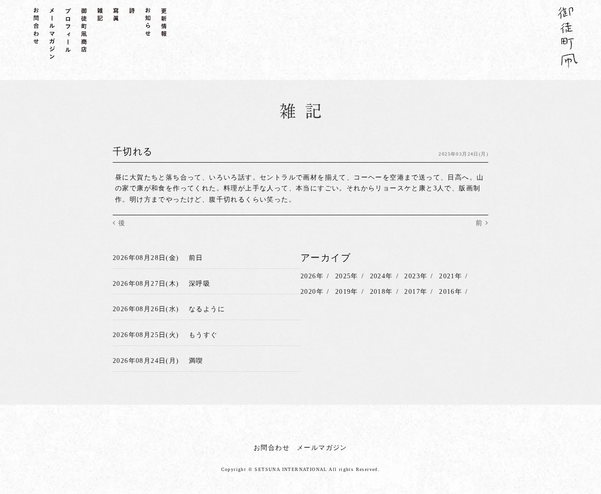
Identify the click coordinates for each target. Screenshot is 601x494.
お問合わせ (272, 447)
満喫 (196, 360)
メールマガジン (322, 447)
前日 (196, 257)
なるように (207, 309)
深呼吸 (199, 283)
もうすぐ (203, 334)
